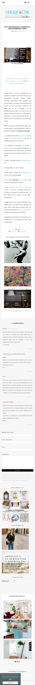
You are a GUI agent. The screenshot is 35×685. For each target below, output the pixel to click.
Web (3, 447)
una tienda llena (24, 160)
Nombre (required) (7, 432)
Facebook (13, 231)
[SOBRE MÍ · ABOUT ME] (15, 549)
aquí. (10, 679)
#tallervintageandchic (24, 209)
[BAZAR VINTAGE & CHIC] (15, 523)
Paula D (5, 328)
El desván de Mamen (8, 402)
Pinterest (23, 231)
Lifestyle (14, 31)
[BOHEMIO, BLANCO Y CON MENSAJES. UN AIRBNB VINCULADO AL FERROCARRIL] (18, 658)
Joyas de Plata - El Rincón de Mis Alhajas (14, 354)
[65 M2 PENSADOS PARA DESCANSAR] (18, 618)
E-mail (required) (7, 439)
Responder (29, 348)
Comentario (5, 454)
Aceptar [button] (10, 682)
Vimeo (23, 83)
